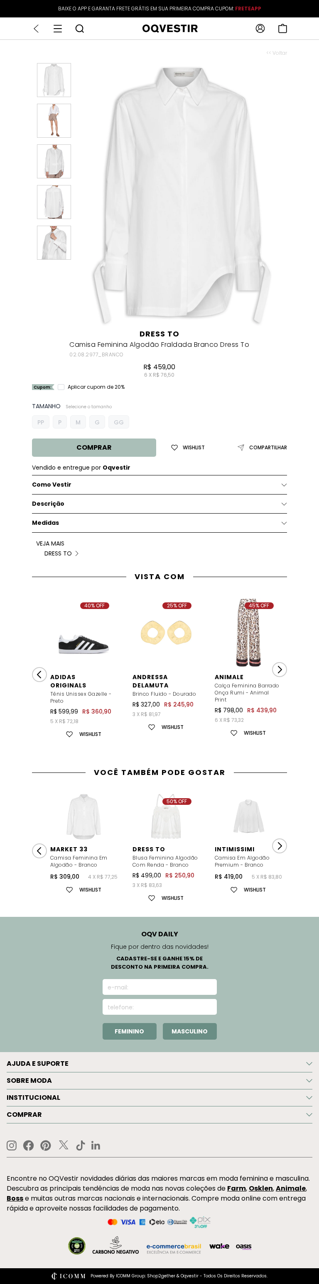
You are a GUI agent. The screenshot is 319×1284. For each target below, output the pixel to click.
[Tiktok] (80, 1145)
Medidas (45, 523)
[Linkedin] (96, 1145)
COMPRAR (94, 447)
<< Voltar (276, 53)
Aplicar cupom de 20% (96, 387)
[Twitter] (63, 1145)
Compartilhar (268, 447)
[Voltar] (36, 28)
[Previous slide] (39, 674)
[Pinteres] (45, 1145)
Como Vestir (51, 484)
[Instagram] (12, 1145)
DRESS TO (159, 334)
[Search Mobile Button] (79, 28)
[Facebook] (28, 1145)
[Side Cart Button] (282, 28)
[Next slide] (279, 669)
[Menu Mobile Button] (58, 28)
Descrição (48, 503)
